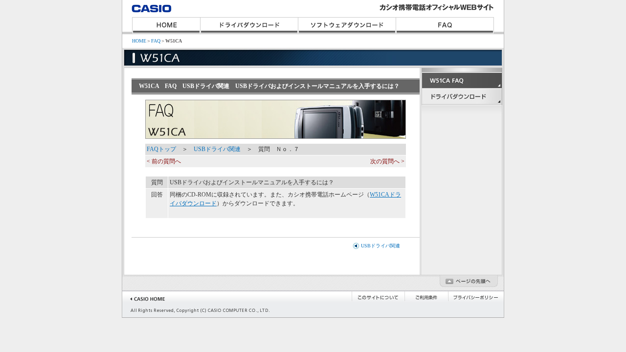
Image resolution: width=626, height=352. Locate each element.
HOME (166, 25)
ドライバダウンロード (249, 25)
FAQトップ (161, 149)
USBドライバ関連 (217, 149)
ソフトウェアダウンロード (347, 25)
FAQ (445, 25)
